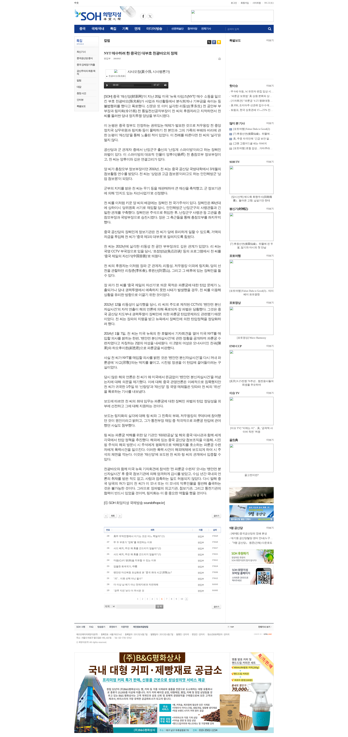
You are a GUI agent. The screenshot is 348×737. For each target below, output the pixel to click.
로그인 (234, 3)
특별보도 (81, 106)
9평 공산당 (236, 528)
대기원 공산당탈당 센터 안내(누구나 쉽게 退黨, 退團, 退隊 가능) (267, 538)
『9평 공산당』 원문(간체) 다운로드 (251, 542)
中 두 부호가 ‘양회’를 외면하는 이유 (133, 542)
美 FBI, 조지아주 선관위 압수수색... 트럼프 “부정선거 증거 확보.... (268, 105)
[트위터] (209, 42)
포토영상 (235, 302)
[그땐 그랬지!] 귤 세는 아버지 (250, 143)
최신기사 (81, 51)
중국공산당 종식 (85, 58)
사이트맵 (257, 3)
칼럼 (79, 80)
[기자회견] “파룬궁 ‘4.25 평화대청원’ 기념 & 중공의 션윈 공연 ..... (268, 100)
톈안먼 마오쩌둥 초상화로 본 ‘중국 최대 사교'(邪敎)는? (143, 572)
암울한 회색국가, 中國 (125, 566)
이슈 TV (234, 393)
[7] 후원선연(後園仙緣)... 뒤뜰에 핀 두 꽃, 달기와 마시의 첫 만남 (269, 133)
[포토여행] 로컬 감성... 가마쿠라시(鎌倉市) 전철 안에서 (264, 148)
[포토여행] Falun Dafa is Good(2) (251, 128)
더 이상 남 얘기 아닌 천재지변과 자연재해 (136, 584)
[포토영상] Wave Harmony (251, 337)
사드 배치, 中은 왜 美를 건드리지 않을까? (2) (137, 548)
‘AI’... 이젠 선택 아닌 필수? (128, 578)
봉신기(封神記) (238, 208)
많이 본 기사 (237, 123)
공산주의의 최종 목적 (86, 72)
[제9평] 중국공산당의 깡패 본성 (249, 533)
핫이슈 (233, 85)
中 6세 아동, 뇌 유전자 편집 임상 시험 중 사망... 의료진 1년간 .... (267, 91)
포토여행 (235, 255)
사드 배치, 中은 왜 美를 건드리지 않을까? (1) (137, 554)
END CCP (235, 346)
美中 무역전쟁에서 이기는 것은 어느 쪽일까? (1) (139, 536)
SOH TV (234, 161)
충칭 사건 (81, 93)
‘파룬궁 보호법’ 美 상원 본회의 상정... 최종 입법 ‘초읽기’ (263, 96)
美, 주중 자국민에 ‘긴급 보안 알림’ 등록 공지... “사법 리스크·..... (269, 138)
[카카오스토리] (219, 42)
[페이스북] (214, 42)
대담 (79, 86)
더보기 (270, 40)
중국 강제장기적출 (86, 64)
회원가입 (245, 3)
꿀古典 (233, 440)
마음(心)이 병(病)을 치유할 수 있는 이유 (135, 560)
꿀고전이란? (251, 475)
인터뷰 (80, 99)
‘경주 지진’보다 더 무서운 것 (129, 590)
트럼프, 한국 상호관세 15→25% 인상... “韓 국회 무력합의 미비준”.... (269, 109)
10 (182, 599)
